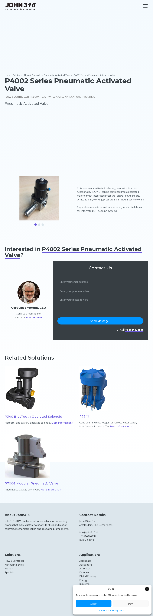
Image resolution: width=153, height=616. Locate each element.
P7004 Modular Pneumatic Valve (31, 483)
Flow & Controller (17, 96)
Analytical (84, 568)
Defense (84, 572)
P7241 (84, 416)
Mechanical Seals (14, 564)
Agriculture (85, 564)
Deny (130, 603)
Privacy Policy (118, 610)
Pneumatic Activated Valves (47, 96)
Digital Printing (87, 576)
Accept (93, 603)
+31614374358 (34, 317)
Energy (83, 580)
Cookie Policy (105, 610)
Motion (9, 568)
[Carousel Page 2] (39, 224)
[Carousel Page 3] (43, 224)
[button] (147, 588)
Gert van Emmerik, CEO (28, 307)
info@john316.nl (88, 532)
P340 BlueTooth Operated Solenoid (33, 416)
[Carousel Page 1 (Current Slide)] (35, 224)
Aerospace (85, 560)
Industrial (88, 96)
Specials (9, 572)
